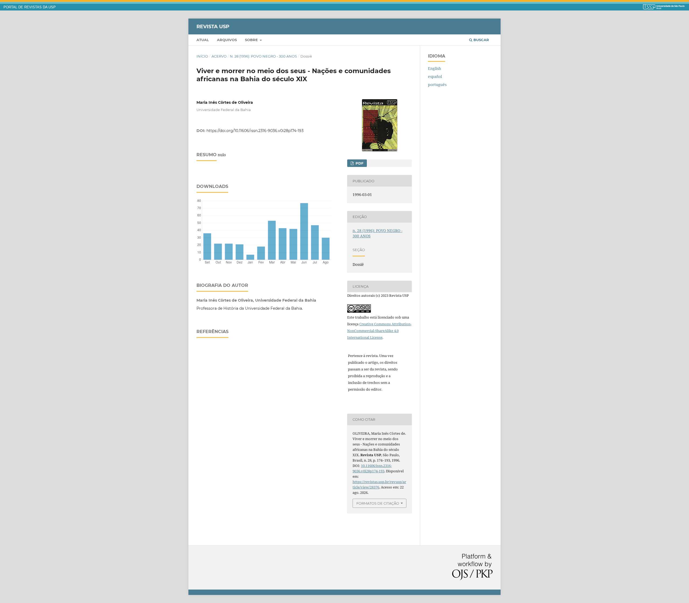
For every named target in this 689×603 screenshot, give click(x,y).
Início (202, 56)
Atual (202, 40)
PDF (358, 163)
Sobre (252, 40)
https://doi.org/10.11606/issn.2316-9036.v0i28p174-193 (255, 130)
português (437, 84)
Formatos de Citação (377, 503)
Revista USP (212, 26)
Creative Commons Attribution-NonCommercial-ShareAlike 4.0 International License (379, 331)
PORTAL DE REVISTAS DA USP (29, 7)
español (435, 76)
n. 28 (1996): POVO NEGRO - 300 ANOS (263, 56)
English (434, 68)
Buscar (480, 40)
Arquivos (227, 40)
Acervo (219, 56)
